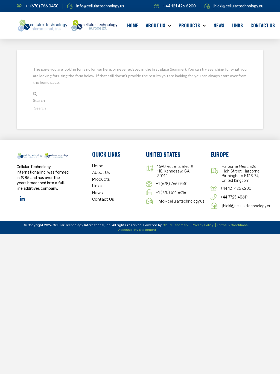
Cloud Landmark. (176, 225)
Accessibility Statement (137, 230)
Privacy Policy (203, 225)
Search (39, 100)
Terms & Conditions (232, 225)
